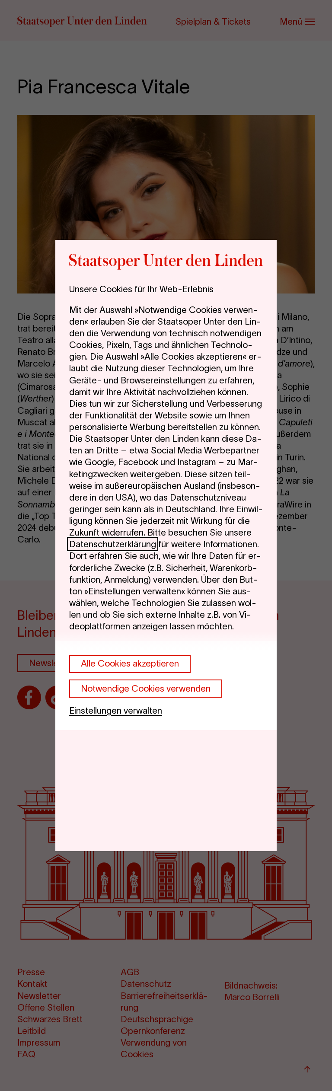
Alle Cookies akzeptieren (130, 663)
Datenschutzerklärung (112, 544)
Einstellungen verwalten (115, 710)
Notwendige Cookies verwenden (146, 688)
